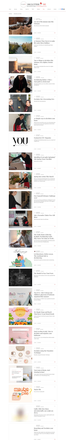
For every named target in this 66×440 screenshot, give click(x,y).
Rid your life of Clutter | (37, 6)
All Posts (10, 13)
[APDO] (59, 9)
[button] (63, 9)
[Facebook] (62, 9)
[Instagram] (60, 9)
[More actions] (55, 19)
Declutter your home (17, 13)
